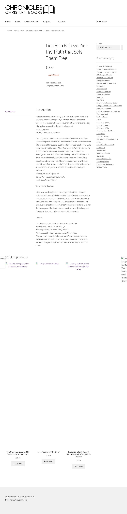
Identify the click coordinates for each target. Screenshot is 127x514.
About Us (61, 21)
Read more (79, 466)
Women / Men (19, 30)
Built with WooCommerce (16, 500)
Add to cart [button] (18, 464)
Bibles (17, 21)
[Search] (122, 47)
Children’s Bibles (31, 21)
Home (7, 21)
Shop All (46, 21)
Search (99, 44)
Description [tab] (10, 111)
